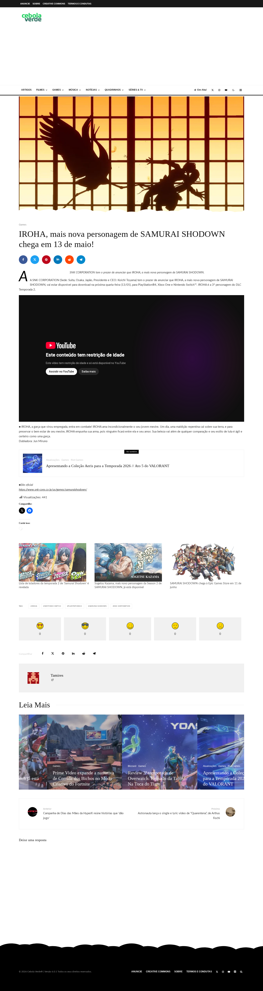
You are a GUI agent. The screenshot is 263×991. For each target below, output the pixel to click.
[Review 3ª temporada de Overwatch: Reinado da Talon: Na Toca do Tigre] (131, 752)
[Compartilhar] (23, 259)
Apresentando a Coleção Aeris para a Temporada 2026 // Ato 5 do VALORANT (107, 466)
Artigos (26, 89)
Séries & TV (136, 89)
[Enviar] (69, 259)
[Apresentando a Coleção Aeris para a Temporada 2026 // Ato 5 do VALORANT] (207, 752)
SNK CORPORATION (122, 606)
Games (56, 89)
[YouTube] (226, 90)
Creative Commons (54, 4)
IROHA (34, 606)
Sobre (36, 4)
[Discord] (235, 972)
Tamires (57, 675)
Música (73, 89)
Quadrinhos (113, 89)
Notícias (91, 89)
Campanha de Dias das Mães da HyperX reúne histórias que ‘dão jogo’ (83, 813)
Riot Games (77, 460)
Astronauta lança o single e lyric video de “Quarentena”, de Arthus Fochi (179, 813)
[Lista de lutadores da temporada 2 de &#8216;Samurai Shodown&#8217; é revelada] (55, 562)
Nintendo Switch (52, 606)
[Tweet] (34, 259)
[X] (212, 90)
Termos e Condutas (79, 4)
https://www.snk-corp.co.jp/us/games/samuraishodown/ (53, 489)
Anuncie (25, 4)
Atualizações (52, 460)
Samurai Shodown (98, 606)
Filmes (40, 89)
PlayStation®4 (75, 606)
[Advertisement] (131, 56)
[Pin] (46, 259)
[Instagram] (219, 90)
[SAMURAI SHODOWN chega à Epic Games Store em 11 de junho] (206, 562)
